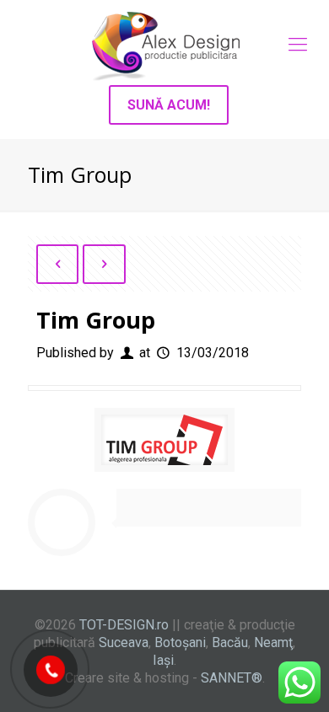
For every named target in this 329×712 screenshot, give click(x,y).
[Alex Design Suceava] (164, 44)
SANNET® (231, 678)
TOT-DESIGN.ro (124, 625)
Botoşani (180, 642)
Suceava (123, 642)
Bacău (230, 642)
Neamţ (273, 642)
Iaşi (163, 660)
